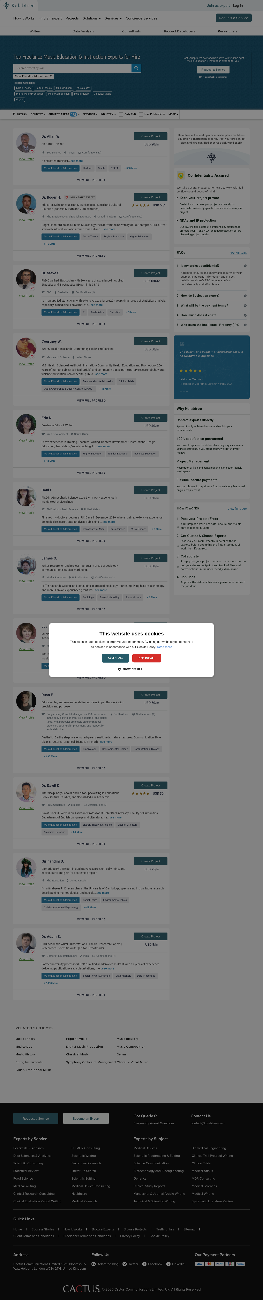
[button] (131, 669)
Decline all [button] (146, 658)
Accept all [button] (115, 658)
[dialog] (131, 650)
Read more (164, 647)
